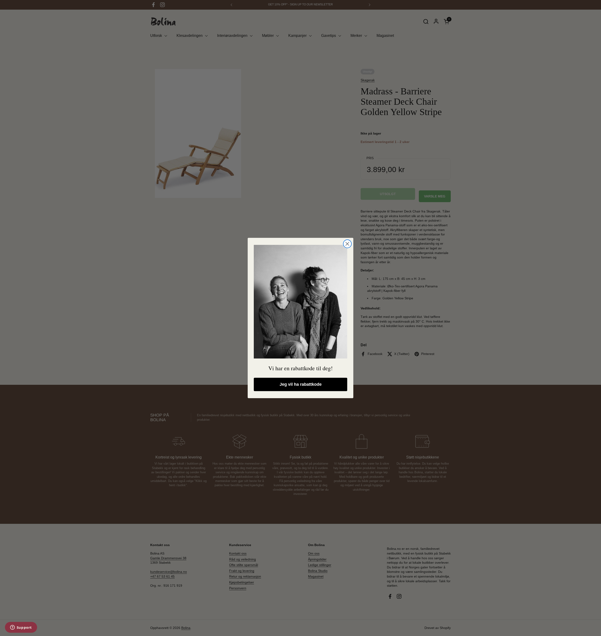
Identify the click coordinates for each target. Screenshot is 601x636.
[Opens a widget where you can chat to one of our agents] (21, 628)
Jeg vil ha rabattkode (301, 384)
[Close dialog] (347, 244)
